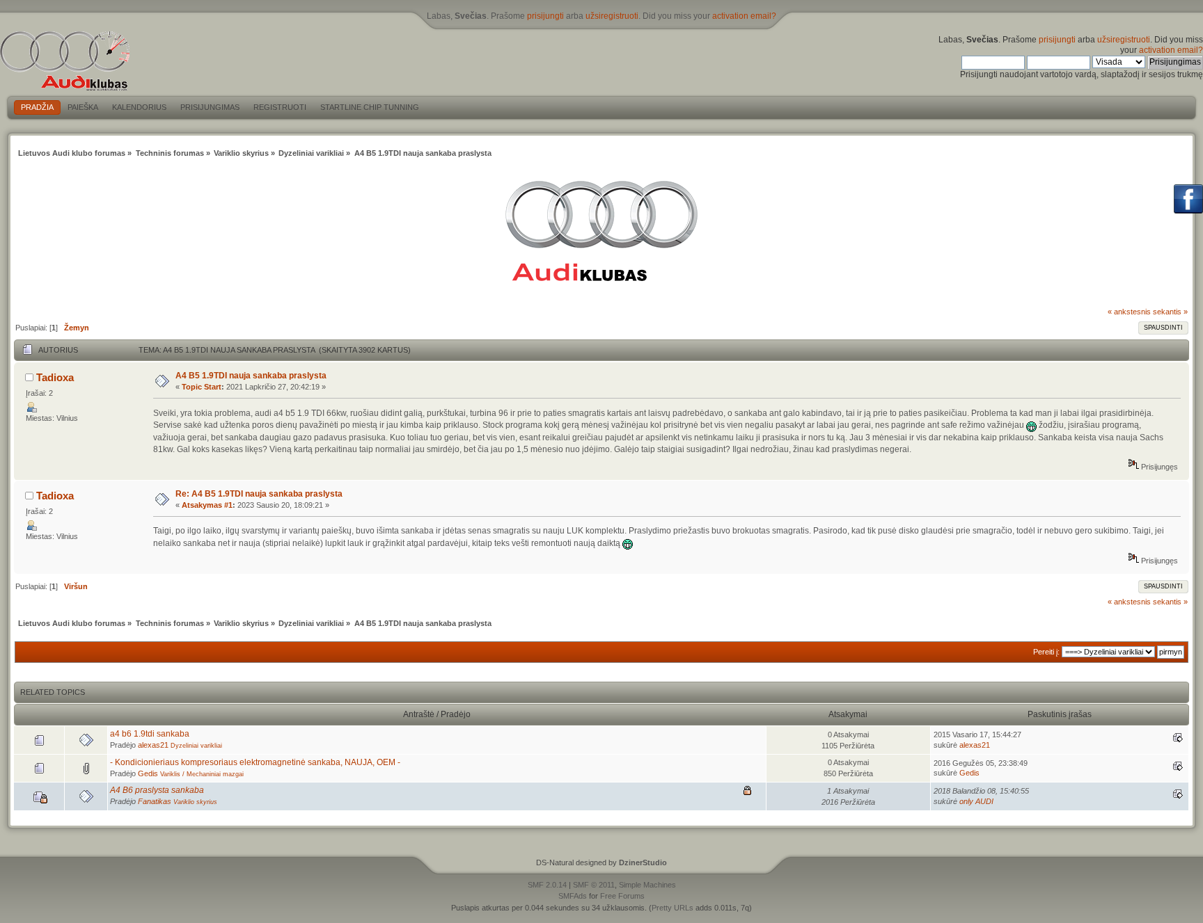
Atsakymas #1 (207, 505)
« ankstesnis (1129, 311)
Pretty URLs (672, 908)
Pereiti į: (1046, 652)
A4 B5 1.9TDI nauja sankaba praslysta (251, 375)
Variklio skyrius (195, 801)
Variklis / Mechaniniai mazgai (202, 774)
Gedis (148, 773)
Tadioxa (55, 377)
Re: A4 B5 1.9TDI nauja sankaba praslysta (259, 494)
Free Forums (622, 896)
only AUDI (976, 801)
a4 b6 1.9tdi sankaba (149, 734)
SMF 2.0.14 (547, 885)
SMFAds (572, 896)
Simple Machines (647, 885)
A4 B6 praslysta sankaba (157, 790)
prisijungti (545, 16)
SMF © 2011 (594, 885)
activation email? (744, 16)
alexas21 (153, 745)
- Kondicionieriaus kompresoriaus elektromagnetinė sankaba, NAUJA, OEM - (255, 762)
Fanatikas (154, 801)
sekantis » (1170, 311)
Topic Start (201, 387)
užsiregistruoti (611, 16)
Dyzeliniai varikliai (196, 745)
